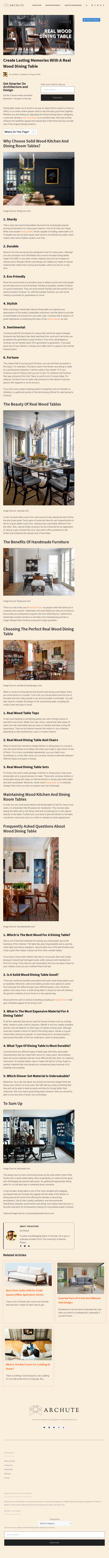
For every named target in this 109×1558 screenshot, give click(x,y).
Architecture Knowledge (73, 5)
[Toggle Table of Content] (32, 132)
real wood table (29, 117)
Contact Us (8, 1465)
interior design (53, 319)
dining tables (27, 231)
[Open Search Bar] (86, 5)
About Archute (9, 1461)
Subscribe (57, 97)
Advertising (8, 1469)
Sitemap (7, 1474)
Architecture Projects (52, 5)
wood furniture (36, 607)
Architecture (36, 5)
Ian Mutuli (15, 74)
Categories (54, 1519)
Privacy (7, 1478)
